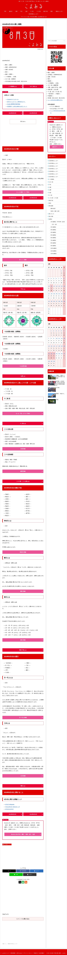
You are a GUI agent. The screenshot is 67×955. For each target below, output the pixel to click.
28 (59, 301)
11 (51, 286)
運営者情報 (13, 953)
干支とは (23, 289)
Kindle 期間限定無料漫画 (13, 104)
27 (56, 301)
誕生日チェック (56, 147)
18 (51, 293)
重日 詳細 (22, 591)
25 (51, 301)
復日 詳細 (22, 640)
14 (59, 286)
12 (54, 286)
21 (59, 293)
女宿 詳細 (22, 448)
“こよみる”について (5, 953)
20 (56, 293)
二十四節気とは (12, 86)
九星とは (23, 376)
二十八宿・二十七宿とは (22, 481)
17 (49, 293)
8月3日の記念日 (9, 809)
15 (61, 286)
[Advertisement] (23, 54)
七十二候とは (33, 86)
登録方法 (36, 953)
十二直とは (23, 423)
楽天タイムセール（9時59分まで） (16, 101)
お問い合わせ (19, 953)
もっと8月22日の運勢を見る (55, 100)
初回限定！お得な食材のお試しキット (17, 106)
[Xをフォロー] (20, 882)
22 (61, 293)
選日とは (23, 786)
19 (54, 293)
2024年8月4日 (33, 113)
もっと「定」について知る (23, 413)
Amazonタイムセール (13, 99)
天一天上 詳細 (23, 717)
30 (64, 301)
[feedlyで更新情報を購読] (23, 882)
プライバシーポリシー (28, 953)
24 (49, 301)
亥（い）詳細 (22, 259)
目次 (21, 121)
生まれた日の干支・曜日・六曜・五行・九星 (23, 834)
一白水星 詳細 (23, 366)
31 (49, 309)
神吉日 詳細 (23, 552)
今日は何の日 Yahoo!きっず (12, 806)
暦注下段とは (22, 650)
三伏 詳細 (22, 775)
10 (49, 286)
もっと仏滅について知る (22, 192)
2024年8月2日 (12, 113)
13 (56, 286)
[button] (30, 874)
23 (64, 293)
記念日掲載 (41, 953)
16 (64, 286)
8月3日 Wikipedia (9, 804)
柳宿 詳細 (22, 471)
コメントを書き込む (23, 919)
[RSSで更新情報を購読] (26, 882)
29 (61, 301)
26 (54, 301)
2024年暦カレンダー (7, 844)
